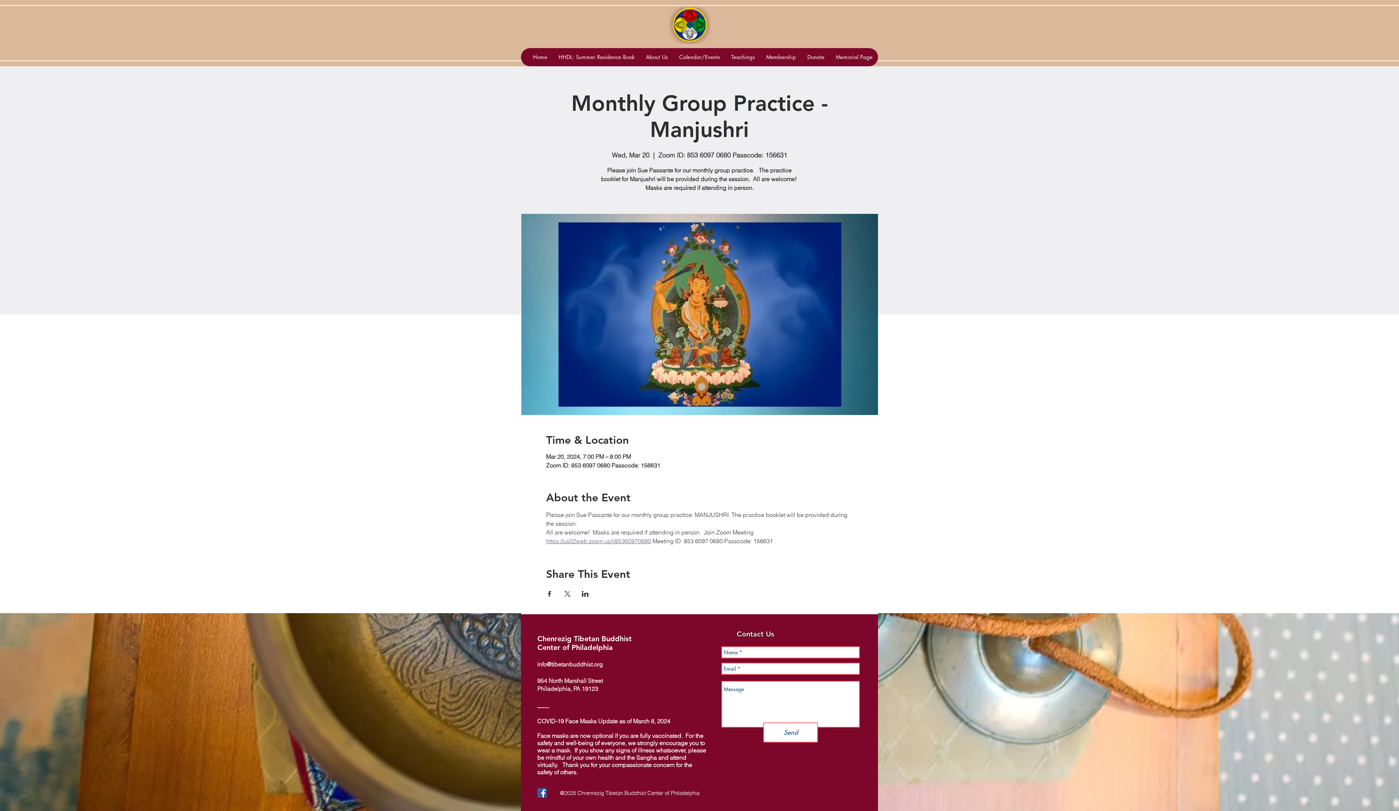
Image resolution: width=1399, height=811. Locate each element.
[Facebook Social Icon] (542, 793)
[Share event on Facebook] (549, 594)
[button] (699, 57)
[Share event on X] (567, 594)
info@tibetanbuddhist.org (570, 664)
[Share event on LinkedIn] (585, 594)
